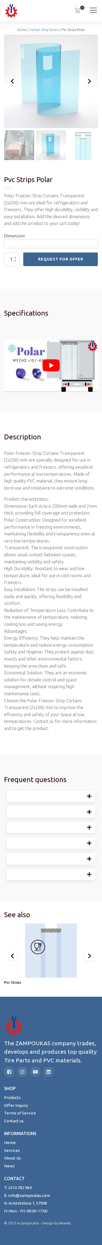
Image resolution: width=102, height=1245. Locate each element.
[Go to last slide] (12, 956)
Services (12, 1150)
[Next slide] (89, 81)
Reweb (65, 1223)
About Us (12, 1158)
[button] (19, 145)
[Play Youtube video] (51, 365)
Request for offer (60, 259)
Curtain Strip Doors (44, 29)
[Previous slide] (12, 81)
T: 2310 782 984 (18, 1187)
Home (21, 29)
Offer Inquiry (16, 1105)
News (9, 1166)
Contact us (14, 1121)
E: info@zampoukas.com (27, 1195)
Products (12, 1097)
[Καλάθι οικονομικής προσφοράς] (78, 11)
